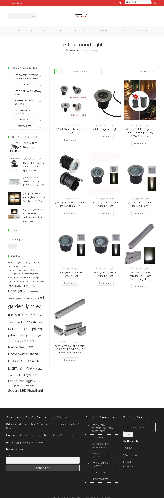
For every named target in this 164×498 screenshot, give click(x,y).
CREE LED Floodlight (31, 291)
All (154, 71)
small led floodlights (25, 386)
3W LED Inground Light (105, 129)
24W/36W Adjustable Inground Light (105, 274)
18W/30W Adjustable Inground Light (70, 274)
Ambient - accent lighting (24, 102)
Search (12, 246)
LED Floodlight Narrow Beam (28, 92)
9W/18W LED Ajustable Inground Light (140, 204)
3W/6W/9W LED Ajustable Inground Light (105, 204)
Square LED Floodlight (25, 390)
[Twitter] (120, 3)
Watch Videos (130, 455)
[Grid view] (57, 71)
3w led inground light (22, 270)
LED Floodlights (24, 85)
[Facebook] (124, 3)
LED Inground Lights (70, 125)
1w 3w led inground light (18, 263)
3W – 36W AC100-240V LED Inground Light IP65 (70, 204)
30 (149, 71)
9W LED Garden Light (26, 274)
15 (145, 71)
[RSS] (154, 3)
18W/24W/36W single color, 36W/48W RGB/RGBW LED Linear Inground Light (70, 349)
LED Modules (21, 120)
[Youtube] (151, 3)
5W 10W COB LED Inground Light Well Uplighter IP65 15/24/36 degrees (140, 132)
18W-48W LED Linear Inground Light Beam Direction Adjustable (140, 276)
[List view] (64, 71)
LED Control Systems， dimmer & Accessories (27, 76)
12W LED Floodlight (33, 281)
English (132, 2)
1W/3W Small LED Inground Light (70, 131)
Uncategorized (23, 126)
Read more (70, 140)
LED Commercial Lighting (23, 112)
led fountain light (29, 299)
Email (9, 455)
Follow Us (128, 466)
